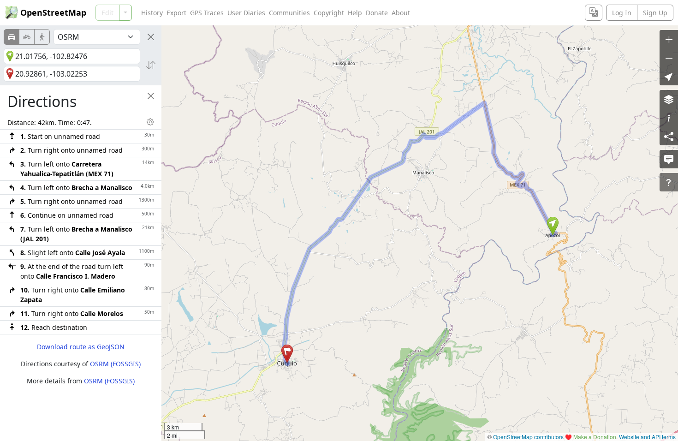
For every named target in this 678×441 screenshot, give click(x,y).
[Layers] (669, 99)
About (401, 12)
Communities (289, 12)
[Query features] (669, 182)
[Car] (11, 37)
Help (355, 12)
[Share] (669, 136)
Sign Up (655, 12)
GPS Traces (207, 12)
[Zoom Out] (669, 57)
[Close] (151, 37)
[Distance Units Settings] (150, 121)
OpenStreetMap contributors (528, 437)
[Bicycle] (27, 37)
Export (176, 12)
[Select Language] (593, 13)
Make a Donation (594, 437)
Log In (621, 12)
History (152, 12)
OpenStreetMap (53, 12)
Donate (377, 12)
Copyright (329, 12)
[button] (553, 226)
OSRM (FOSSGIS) (115, 363)
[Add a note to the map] (669, 159)
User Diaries (246, 12)
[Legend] (669, 117)
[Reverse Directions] (151, 65)
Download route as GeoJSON (81, 346)
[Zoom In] (669, 39)
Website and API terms (647, 437)
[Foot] (42, 37)
